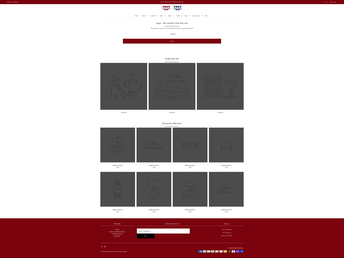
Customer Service (117, 234)
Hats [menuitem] (186, 16)
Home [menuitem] (137, 16)
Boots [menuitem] (170, 16)
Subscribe (117, 236)
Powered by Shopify (121, 251)
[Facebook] (101, 247)
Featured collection (172, 123)
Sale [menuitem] (206, 16)
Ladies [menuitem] (153, 16)
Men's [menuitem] (144, 16)
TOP (341, 255)
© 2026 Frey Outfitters (107, 251)
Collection (124, 112)
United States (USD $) (235, 248)
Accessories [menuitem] (196, 16)
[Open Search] (324, 2)
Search (117, 229)
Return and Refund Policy (117, 231)
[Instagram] (104, 247)
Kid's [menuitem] (161, 16)
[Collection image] (123, 109)
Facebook (9, 2)
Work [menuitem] (178, 16)
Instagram (15, 2)
